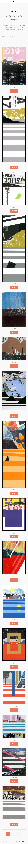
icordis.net (22, 841)
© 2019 (4, 841)
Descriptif (14, 91)
